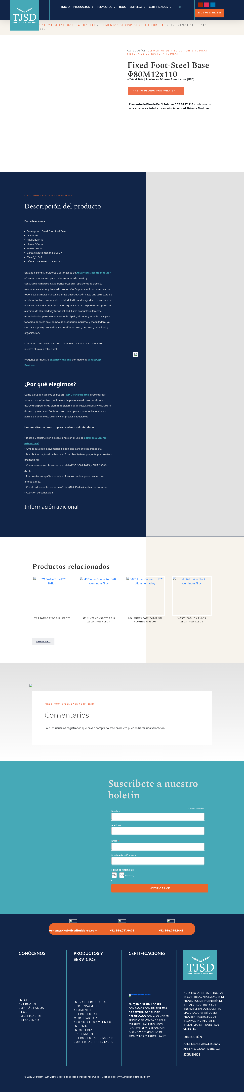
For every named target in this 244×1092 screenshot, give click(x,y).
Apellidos (116, 825)
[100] (135, 354)
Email (115, 840)
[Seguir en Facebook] (219, 4)
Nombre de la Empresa (123, 855)
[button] (173, 91)
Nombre (115, 811)
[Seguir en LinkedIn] (212, 4)
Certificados (158, 7)
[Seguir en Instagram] (206, 4)
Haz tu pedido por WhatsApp (156, 90)
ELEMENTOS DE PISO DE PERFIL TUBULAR (133, 25)
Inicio (65, 7)
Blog (122, 7)
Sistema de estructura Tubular (67, 25)
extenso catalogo (60, 359)
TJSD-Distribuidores (76, 394)
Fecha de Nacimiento (122, 869)
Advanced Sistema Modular (93, 272)
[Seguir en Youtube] (200, 4)
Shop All (43, 641)
